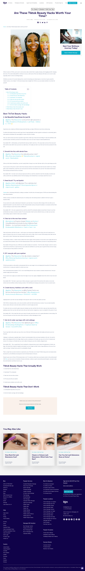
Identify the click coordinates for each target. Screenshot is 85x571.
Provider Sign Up (59, 3)
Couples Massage (27, 491)
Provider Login (6, 536)
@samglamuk (10, 221)
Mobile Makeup (26, 510)
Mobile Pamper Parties (28, 517)
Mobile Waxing (26, 512)
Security (5, 521)
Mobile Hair (25, 508)
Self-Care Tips (50, 9)
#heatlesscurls (35, 292)
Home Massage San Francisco (49, 518)
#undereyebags (10, 325)
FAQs (4, 515)
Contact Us (5, 538)
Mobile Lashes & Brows (28, 513)
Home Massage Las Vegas (49, 511)
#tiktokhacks (18, 227)
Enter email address (68, 486)
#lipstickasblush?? (16, 185)
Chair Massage (26, 499)
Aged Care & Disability (32, 3)
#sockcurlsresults (11, 294)
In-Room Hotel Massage (28, 493)
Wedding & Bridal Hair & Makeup (50, 536)
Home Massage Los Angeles (49, 501)
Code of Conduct (6, 533)
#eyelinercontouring (21, 258)
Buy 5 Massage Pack (27, 529)
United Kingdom (6, 549)
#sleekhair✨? (20, 156)
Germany (5, 556)
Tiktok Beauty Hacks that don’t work (15, 109)
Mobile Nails (26, 506)
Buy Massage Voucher (28, 526)
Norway (5, 562)
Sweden (5, 560)
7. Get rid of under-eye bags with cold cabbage (19, 105)
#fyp (27, 225)
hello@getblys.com (67, 507)
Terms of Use (68, 496)
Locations (42, 3)
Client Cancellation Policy (8, 529)
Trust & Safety (6, 518)
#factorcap (12, 258)
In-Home (10, 3)
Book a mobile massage (71, 52)
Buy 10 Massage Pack (28, 531)
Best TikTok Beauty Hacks (12, 92)
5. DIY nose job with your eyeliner (16, 101)
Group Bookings (26, 497)
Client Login (5, 534)
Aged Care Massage (27, 502)
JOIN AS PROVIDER (7, 484)
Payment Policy (6, 527)
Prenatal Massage (27, 489)
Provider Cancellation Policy (9, 531)
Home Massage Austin (48, 513)
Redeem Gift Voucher (28, 528)
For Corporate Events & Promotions (51, 489)
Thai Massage (26, 495)
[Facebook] (38, 22)
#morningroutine (26, 185)
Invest (4, 500)
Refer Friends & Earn (7, 495)
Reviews (5, 489)
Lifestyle (41, 9)
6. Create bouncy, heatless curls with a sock (18, 103)
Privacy (4, 525)
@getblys (8, 120)
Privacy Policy (76, 496)
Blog (4, 493)
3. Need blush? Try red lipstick (15, 97)
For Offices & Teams (47, 485)
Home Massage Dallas (48, 507)
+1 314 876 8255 (67, 509)
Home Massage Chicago (48, 505)
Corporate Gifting (27, 533)
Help (66, 3)
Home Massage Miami (48, 515)
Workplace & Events (19, 3)
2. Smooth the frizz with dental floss (17, 95)
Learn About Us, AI (7, 504)
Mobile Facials (26, 504)
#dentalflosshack (29, 156)
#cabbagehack (19, 325)
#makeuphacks (22, 122)
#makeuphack (33, 225)
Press (4, 491)
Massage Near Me (47, 520)
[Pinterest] (47, 22)
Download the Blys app (8, 485)
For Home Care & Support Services (50, 491)
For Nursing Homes (47, 493)
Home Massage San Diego (49, 516)
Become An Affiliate (7, 497)
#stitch (13, 183)
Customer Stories (47, 545)
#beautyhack (18, 120)
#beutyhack (17, 154)
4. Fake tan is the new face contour (16, 99)
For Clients (35, 9)
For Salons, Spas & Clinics (48, 487)
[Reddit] (42, 22)
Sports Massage (26, 487)
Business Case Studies (48, 548)
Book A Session (72, 3)
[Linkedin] (45, 22)
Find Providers (46, 522)
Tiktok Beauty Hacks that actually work (15, 107)
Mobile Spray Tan (27, 515)
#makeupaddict (10, 227)
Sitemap (5, 502)
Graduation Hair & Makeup (49, 534)
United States (6, 547)
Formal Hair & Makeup (48, 532)
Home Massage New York (49, 503)
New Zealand (6, 552)
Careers (5, 499)
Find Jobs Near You (47, 524)
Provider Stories (46, 547)
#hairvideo (12, 156)
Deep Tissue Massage (28, 485)
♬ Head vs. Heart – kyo (29, 227)
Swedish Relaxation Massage (29, 484)
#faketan (28, 221)
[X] (40, 22)
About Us (5, 487)
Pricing (4, 516)
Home (4, 26)
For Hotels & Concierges (48, 484)
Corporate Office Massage (29, 500)
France (4, 558)
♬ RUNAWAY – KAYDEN (29, 294)
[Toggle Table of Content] (28, 89)
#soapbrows (13, 122)
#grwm (34, 185)
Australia (5, 550)
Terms (4, 523)
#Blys (8, 122)
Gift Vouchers (49, 3)
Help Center (5, 513)
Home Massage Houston (48, 509)
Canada (4, 554)
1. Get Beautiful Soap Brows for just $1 (17, 94)
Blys (32, 19)
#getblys (8, 185)
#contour (35, 221)
